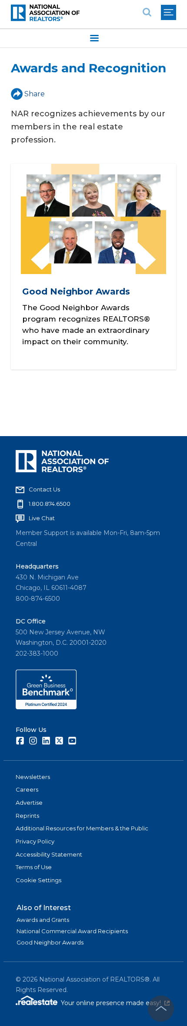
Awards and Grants (43, 919)
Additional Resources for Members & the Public (82, 828)
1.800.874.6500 (49, 503)
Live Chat (42, 518)
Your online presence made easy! (115, 1003)
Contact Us (44, 489)
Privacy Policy (35, 841)
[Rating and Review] (46, 707)
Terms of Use (34, 866)
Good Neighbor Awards (76, 291)
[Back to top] (161, 1009)
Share (34, 94)
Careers (27, 789)
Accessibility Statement (49, 854)
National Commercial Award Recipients (72, 931)
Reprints (27, 815)
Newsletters (33, 776)
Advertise (29, 802)
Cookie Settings (38, 880)
